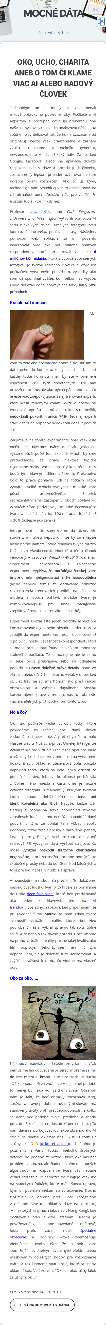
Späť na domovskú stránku (45, 1304)
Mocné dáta (53, 13)
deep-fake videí (40, 893)
